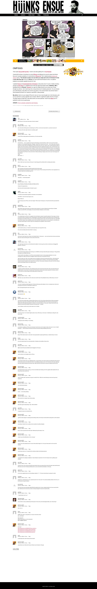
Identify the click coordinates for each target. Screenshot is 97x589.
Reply (28, 119)
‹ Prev (39, 65)
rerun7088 (20, 158)
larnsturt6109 (20, 248)
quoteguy (19, 139)
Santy (19, 511)
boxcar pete (29, 105)
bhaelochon (20, 274)
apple (25, 105)
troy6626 (19, 241)
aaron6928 (20, 265)
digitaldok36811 (21, 290)
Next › (47, 65)
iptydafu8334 (20, 205)
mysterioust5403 (21, 317)
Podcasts (46, 15)
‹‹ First (35, 65)
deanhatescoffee (21, 498)
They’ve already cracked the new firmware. (28, 103)
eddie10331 (20, 281)
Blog (39, 15)
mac (40, 105)
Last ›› (51, 65)
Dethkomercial (17, 111)
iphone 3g (37, 105)
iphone (35, 105)
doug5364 (20, 174)
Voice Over (31, 15)
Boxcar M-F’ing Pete (24, 71)
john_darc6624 (20, 124)
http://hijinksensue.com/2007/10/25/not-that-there (26, 529)
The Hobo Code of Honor (54, 111)
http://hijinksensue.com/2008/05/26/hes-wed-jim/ (26, 531)
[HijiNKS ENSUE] (48, 6)
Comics (23, 15)
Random (43, 65)
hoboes (32, 105)
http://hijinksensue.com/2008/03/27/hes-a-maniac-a (27, 528)
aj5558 (19, 191)
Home (16, 15)
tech (42, 105)
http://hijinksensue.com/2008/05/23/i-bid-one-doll (26, 530)
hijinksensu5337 (21, 133)
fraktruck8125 (20, 324)
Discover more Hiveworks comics (22, 61)
